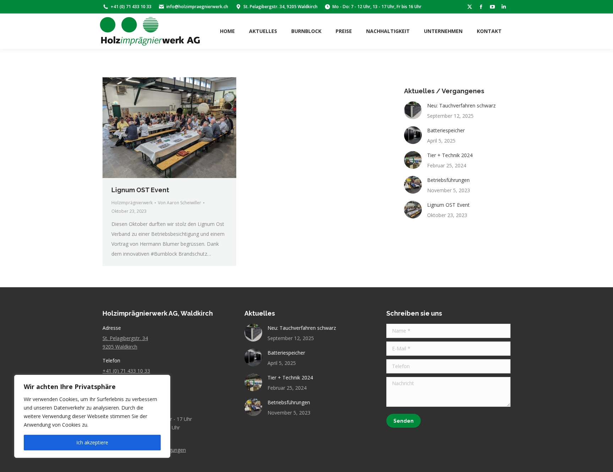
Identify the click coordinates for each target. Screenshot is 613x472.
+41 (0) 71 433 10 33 (131, 7)
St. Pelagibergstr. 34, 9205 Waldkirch (280, 7)
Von (179, 203)
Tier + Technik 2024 (450, 155)
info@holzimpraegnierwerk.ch (197, 7)
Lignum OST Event (140, 190)
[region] (92, 416)
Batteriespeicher (446, 130)
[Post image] (413, 110)
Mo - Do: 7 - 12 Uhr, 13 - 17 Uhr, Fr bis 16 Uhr (376, 7)
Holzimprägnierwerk (132, 203)
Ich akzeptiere (92, 442)
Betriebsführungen (448, 180)
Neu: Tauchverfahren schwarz (461, 105)
